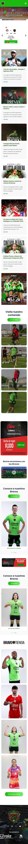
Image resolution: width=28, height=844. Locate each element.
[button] (5, 12)
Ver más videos (14, 319)
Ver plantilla (14, 496)
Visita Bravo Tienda (14, 794)
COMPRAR (14, 670)
